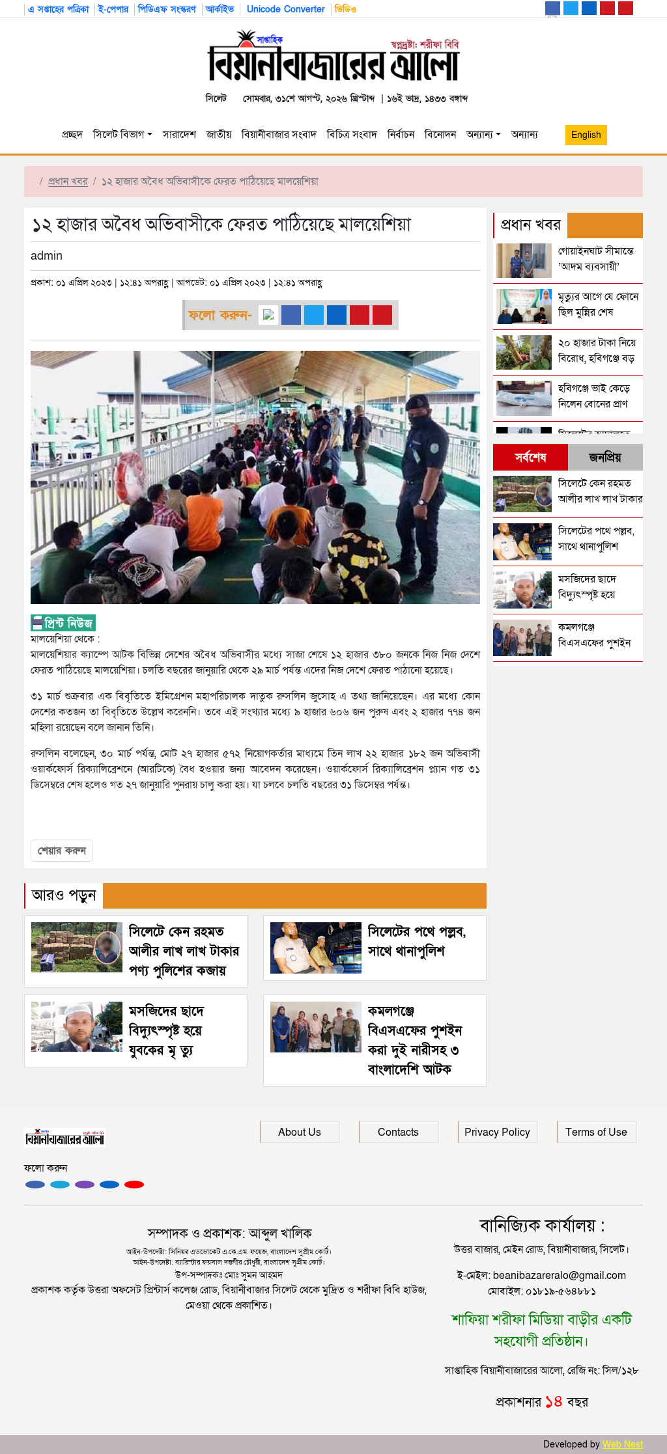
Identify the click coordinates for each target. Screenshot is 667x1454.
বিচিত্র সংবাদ (352, 135)
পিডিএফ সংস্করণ (167, 9)
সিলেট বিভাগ (118, 135)
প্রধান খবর (68, 181)
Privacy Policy (497, 1132)
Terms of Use (596, 1132)
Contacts (398, 1132)
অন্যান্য (479, 135)
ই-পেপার (113, 9)
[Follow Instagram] (60, 1184)
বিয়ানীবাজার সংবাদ (279, 135)
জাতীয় (218, 135)
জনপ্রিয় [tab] (605, 457)
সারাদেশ (179, 135)
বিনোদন (440, 135)
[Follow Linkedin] (109, 1184)
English (586, 135)
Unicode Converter (284, 9)
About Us (299, 1132)
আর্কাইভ (220, 9)
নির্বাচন (401, 135)
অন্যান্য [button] (527, 135)
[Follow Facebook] (35, 1184)
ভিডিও (345, 9)
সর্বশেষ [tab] (530, 457)
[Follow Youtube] (134, 1184)
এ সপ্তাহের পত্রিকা (58, 9)
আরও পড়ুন (64, 895)
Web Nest (623, 1444)
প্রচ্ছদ (72, 135)
